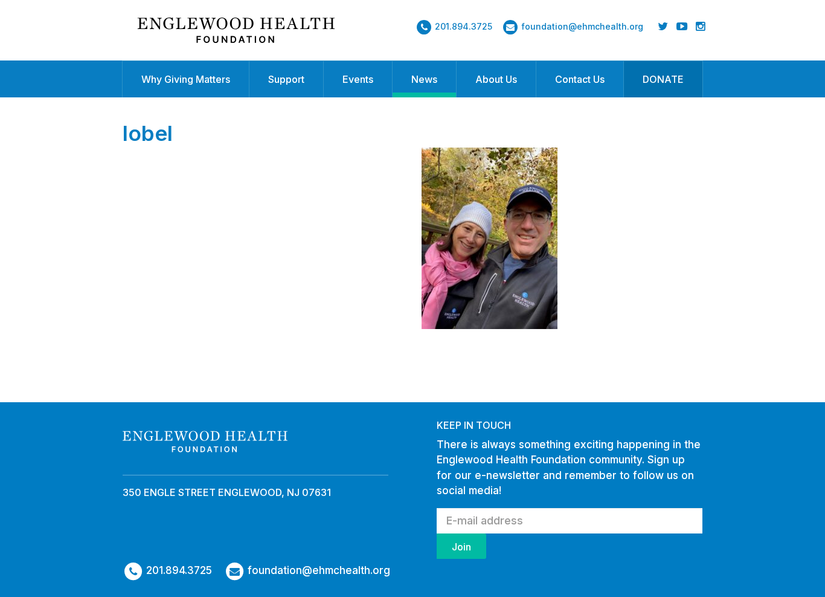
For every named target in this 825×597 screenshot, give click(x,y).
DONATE (663, 79)
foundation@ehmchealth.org (582, 26)
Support (286, 79)
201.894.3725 (463, 26)
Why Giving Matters (185, 79)
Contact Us (580, 79)
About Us (496, 79)
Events (357, 79)
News (424, 79)
